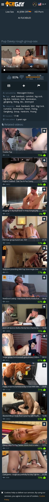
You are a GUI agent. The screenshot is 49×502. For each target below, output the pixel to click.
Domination (18, 109)
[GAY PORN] (35, 4)
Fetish (27, 109)
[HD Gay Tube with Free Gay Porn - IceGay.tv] (14, 4)
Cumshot (8, 109)
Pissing (33, 112)
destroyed (29, 102)
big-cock (38, 96)
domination (31, 99)
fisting (16, 102)
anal (13, 96)
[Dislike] (21, 77)
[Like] (9, 77)
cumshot (29, 96)
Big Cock (40, 106)
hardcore (15, 99)
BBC (33, 106)
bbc (21, 102)
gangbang (8, 102)
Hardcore (25, 112)
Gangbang (8, 112)
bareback (20, 96)
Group (16, 112)
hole (23, 99)
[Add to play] (23, 86)
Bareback (25, 106)
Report (38, 86)
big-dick (7, 99)
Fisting (34, 109)
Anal (18, 106)
